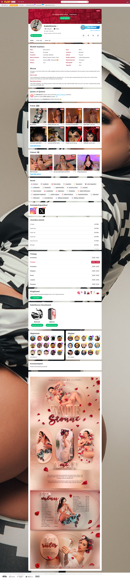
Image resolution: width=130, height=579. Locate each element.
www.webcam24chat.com (20, 573)
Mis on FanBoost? (95, 30)
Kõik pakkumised (30, 5)
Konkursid (39, 5)
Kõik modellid (4, 5)
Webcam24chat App (50, 5)
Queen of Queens (61, 94)
